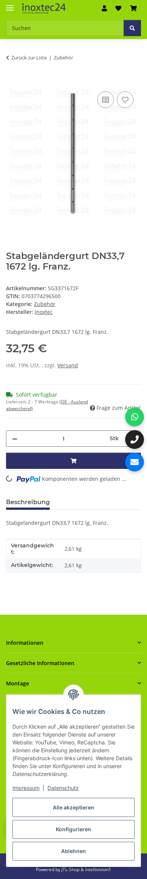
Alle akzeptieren (73, 807)
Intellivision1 (98, 869)
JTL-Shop (71, 869)
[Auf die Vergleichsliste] (105, 99)
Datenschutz (63, 788)
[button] (104, 8)
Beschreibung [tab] (28, 502)
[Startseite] (44, 8)
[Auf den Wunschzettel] (125, 99)
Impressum (26, 788)
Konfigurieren (73, 829)
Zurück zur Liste (29, 57)
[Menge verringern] (14, 438)
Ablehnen (73, 851)
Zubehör (44, 304)
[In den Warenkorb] (12, 81)
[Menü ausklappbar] (10, 4)
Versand (67, 365)
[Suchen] (132, 28)
